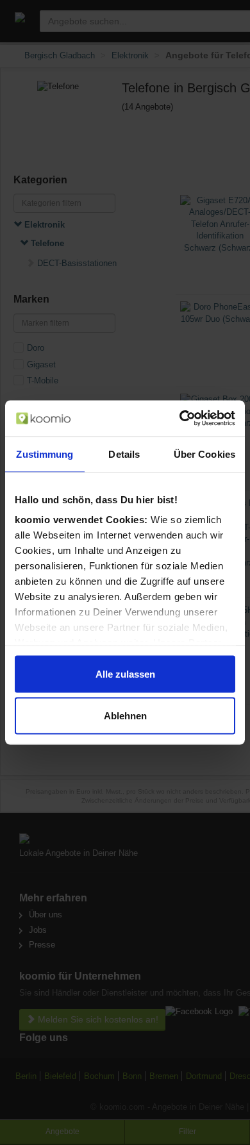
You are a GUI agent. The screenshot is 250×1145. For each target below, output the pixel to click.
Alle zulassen (125, 673)
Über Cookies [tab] (204, 453)
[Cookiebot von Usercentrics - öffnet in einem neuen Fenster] (179, 418)
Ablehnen (125, 715)
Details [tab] (124, 453)
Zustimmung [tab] (44, 453)
